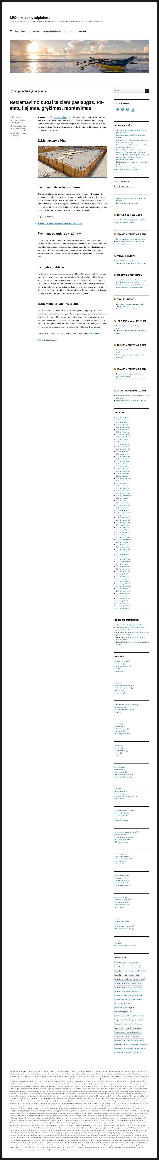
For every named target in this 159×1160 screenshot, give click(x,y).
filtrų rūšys (93, 1071)
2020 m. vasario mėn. (123, 515)
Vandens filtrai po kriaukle (122, 688)
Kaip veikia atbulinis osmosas (125, 167)
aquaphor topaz (137, 991)
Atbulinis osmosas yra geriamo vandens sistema (131, 263)
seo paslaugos (120, 1032)
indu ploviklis (14, 1130)
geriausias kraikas (130, 1142)
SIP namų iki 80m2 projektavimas (20, 1115)
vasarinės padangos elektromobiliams (132, 1108)
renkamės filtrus (50, 1145)
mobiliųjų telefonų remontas (109, 1106)
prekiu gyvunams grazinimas (41, 1123)
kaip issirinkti (39, 1125)
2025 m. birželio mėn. (123, 432)
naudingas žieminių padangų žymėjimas (22, 1111)
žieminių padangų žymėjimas (80, 1071)
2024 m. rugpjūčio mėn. (123, 456)
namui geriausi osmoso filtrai (57, 1084)
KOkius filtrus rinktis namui (123, 929)
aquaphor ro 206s (134, 975)
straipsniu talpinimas (132, 1036)
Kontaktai (82, 31)
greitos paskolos (55, 1150)
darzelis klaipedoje (57, 1133)
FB (11, 31)
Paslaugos (21, 120)
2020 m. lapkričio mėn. (123, 508)
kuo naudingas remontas (43, 1111)
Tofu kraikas (24, 1147)
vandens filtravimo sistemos (113, 1076)
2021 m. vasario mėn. (123, 500)
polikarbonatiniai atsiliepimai (84, 1125)
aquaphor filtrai (133, 963)
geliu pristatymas (59, 1130)
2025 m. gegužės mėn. (123, 434)
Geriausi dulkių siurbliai (104, 1115)
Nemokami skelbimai (121, 661)
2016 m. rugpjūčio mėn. (123, 606)
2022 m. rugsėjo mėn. (123, 469)
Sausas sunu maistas (47, 1147)
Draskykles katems (23, 1150)
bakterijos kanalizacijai (122, 1003)
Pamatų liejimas (60, 117)
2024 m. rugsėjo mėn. (123, 454)
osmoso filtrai (133, 1024)
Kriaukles (117, 724)
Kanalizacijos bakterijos (122, 883)
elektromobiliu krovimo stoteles (61, 1123)
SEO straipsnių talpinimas (30, 17)
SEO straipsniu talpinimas (132, 345)
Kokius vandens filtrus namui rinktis (127, 203)
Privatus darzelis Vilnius (33, 1118)
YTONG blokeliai (120, 861)
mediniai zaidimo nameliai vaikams (42, 1137)
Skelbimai (13, 123)
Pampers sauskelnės (120, 770)
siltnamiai (105, 1140)
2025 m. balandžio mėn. (123, 437)
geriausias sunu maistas (137, 1140)
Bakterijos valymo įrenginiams (27, 31)
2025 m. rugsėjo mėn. (123, 425)
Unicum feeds (118, 664)
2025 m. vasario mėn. (123, 442)
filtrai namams (35, 1079)
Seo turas (117, 753)
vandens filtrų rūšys (109, 1084)
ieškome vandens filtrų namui (126, 1079)
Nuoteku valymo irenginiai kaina (93, 1128)
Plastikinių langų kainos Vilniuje (133, 625)
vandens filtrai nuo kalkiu (139, 1044)
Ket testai (117, 940)
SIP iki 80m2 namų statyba (87, 1115)
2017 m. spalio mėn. (122, 574)
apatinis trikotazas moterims (25, 1133)
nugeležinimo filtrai (136, 1020)
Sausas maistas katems (62, 1147)
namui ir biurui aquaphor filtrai (109, 1093)
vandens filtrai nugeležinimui (24, 1086)
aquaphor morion (133, 967)
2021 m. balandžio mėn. (123, 495)
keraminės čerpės (138, 1016)
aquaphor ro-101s (59, 1093)
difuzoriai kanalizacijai (135, 1115)
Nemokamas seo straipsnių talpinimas (86, 1120)
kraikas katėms (89, 1142)
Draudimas (118, 671)
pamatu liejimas (15, 133)
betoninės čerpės (121, 1012)
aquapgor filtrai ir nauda (116, 1091)
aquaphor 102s (47, 1098)
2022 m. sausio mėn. (122, 486)
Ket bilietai (118, 943)
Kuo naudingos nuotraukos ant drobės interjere (131, 379)
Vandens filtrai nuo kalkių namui (126, 261)
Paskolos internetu (114, 1123)
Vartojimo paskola (120, 707)
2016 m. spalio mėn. (122, 601)
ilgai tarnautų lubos (43, 1150)
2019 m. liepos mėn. (122, 532)
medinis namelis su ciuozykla (26, 1140)
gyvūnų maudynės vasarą (47, 1142)
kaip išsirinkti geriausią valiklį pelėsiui (76, 1103)
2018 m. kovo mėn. (122, 564)
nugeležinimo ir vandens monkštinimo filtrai (84, 1086)
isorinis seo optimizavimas (82, 1113)
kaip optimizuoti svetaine (118, 1113)
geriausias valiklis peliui (79, 1111)
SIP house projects (68, 1120)
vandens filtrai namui (122, 1044)
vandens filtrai (120, 1040)
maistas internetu (76, 1145)
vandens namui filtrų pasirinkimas (44, 1081)
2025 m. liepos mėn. (122, 429)
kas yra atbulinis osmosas (28, 1076)
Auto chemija (118, 731)
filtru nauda (87, 1137)
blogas (105, 1145)
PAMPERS (118, 789)
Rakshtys (117, 669)
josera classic (20, 1113)
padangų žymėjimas (50, 1071)
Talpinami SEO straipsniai (131, 320)
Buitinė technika (119, 799)
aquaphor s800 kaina (122, 987)
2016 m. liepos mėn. (122, 608)
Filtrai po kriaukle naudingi (123, 926)
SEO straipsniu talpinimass (107, 1135)
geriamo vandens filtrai (122, 1016)
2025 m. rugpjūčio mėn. (123, 427)
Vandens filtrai (126, 255)
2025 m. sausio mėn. (122, 444)
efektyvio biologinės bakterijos (46, 1140)
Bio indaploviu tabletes (122, 904)
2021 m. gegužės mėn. (123, 493)
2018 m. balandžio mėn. (123, 562)
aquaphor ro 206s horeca (123, 979)
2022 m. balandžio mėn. (123, 478)
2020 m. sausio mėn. (122, 518)
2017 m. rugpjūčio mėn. (123, 579)
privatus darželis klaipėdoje (39, 1135)
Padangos (33, 1150)
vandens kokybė (139, 1048)
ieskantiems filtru (68, 1137)
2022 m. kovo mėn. (122, 481)
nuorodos (127, 1145)
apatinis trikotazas (71, 1130)
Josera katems (132, 1147)
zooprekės (13, 1145)
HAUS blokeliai (119, 864)
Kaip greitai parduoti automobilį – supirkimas (130, 239)
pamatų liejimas (93, 333)
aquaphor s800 (136, 983)
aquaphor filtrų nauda (90, 1091)
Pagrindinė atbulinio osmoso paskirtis (128, 169)
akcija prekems (142, 1142)
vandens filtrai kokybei (48, 1079)
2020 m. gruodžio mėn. (123, 505)
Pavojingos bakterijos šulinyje (124, 709)
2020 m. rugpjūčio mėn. (123, 513)
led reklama (20, 1145)
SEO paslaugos (125, 299)
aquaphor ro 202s (58, 1098)
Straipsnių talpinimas (52, 31)
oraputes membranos (141, 1128)
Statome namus (119, 907)
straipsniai (112, 1145)
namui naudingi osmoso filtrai (46, 1076)
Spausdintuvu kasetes (23, 1137)
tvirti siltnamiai (69, 1125)
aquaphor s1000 (136, 987)
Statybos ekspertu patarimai (125, 1135)
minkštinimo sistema (40, 1074)
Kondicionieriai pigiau (121, 875)
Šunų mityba (118, 693)
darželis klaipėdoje (128, 1133)
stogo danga (119, 1036)
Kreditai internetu (86, 1147)
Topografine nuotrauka (121, 921)
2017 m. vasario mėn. (123, 591)
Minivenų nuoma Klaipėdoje (123, 774)
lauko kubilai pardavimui (115, 1101)
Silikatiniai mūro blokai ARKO (124, 859)
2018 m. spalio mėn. (122, 554)
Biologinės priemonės (121, 878)
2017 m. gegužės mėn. (123, 584)
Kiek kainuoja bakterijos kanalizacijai (115, 1118)
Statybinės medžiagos (129, 215)
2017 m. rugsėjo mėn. (123, 576)
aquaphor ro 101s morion (137, 971)
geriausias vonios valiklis (41, 1108)
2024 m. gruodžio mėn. (123, 447)
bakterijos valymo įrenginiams (125, 1007)
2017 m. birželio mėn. (123, 581)
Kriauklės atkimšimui (121, 815)
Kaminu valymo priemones (128, 1125)
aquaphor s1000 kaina (122, 991)
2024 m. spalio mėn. (122, 451)
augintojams (98, 1145)
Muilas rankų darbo (120, 791)
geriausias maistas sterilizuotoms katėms (73, 1106)
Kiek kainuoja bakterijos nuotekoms (32, 1120)
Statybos (20, 123)
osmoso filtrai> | (117, 1071)
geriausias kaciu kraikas (30, 1106)
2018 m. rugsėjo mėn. (123, 557)
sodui (67, 1140)
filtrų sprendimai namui (108, 1079)
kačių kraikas (79, 1142)
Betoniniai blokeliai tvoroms (123, 837)
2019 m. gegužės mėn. (123, 537)
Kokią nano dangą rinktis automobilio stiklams (131, 400)
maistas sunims (124, 1140)
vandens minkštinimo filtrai (125, 1084)
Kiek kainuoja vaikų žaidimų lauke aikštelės (64, 1115)
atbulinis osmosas (137, 999)
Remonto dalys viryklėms (53, 1120)
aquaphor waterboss (122, 999)
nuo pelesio (94, 1135)
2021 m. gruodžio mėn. (123, 488)
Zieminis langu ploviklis (107, 1120)
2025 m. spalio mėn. (122, 422)
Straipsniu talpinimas (129, 275)
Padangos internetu (99, 1147)
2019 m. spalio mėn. (122, 525)
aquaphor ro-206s (105, 1096)
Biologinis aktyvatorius (122, 880)
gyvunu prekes (113, 1140)
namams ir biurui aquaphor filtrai (130, 1093)
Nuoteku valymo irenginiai (113, 1128)
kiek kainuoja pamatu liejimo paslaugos (18, 128)
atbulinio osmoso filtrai (124, 1074)
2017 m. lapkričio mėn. (123, 571)
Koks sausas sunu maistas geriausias (125, 705)
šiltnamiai (98, 1140)
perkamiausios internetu (116, 1142)
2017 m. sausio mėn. (122, 593)
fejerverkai (61, 1140)
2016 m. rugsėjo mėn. (123, 603)
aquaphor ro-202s (69, 1096)
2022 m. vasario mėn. (123, 483)
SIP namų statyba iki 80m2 (40, 1115)
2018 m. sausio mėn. (122, 566)
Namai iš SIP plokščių (135, 1118)
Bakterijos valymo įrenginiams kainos (90, 1118)
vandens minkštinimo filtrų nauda (44, 1086)
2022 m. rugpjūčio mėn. (123, 471)
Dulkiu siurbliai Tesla (120, 1115)
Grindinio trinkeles (120, 835)
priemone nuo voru (136, 1098)
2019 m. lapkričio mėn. (123, 522)
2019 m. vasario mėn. (123, 544)
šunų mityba (60, 1142)
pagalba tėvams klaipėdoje (72, 1133)
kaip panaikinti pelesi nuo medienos (105, 1130)
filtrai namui (71, 1084)
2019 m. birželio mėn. (123, 535)
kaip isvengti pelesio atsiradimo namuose (50, 1103)
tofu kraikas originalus (24, 1123)
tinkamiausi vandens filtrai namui (66, 1079)
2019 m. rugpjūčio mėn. (123, 530)
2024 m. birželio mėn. (123, 459)
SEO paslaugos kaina (121, 842)
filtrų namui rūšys (130, 1081)
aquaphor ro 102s (121, 975)
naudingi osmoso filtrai (77, 1076)
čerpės (137, 1052)
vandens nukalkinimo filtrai (107, 1086)
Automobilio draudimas (122, 666)
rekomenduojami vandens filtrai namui (98, 1081)
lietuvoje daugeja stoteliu (90, 1108)
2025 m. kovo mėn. (122, 439)
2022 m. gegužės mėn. (123, 476)
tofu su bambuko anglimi (124, 1120)
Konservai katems (34, 1147)
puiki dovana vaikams (97, 1103)
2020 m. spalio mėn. (122, 510)
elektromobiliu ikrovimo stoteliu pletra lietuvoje (65, 1108)
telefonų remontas (41, 1101)
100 (115, 755)
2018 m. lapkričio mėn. (123, 552)
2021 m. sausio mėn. (122, 503)
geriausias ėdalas (88, 1145)
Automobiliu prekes (120, 729)
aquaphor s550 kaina (122, 983)
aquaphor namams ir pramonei (51, 1091)
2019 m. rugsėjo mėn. (123, 527)
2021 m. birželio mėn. (123, 491)
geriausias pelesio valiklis (34, 1113)
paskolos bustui (77, 1123)
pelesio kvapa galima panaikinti (119, 1098)
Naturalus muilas (119, 767)
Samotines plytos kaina (121, 854)
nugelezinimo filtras (121, 1020)
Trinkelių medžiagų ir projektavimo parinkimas (131, 220)
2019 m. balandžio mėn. (123, 540)
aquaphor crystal (120, 963)
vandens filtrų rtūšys (62, 1081)
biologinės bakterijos (118, 1137)
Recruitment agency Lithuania (124, 685)
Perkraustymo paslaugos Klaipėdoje (125, 796)
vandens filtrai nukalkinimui (80, 1074)
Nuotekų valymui (120, 750)
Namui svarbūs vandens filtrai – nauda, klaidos (131, 150)
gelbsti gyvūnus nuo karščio (29, 1142)
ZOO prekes (118, 690)
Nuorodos (68, 31)
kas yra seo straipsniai (50, 1113)
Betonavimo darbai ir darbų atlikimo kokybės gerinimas (60, 223)
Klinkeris (117, 919)
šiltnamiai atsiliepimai (102, 1125)
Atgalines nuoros (119, 924)
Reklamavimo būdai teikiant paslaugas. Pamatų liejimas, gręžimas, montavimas (57, 105)
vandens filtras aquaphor (123, 1048)
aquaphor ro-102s (71, 1093)
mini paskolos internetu (90, 1123)
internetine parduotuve (35, 1071)
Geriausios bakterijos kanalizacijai (125, 832)
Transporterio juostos (121, 820)
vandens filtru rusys (36, 1093)
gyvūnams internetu (101, 1142)
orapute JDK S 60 (128, 1128)
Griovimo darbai (140, 1135)
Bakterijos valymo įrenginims (67, 1118)
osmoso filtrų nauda (128, 1071)
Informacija (13, 120)
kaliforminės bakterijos (17, 1118)
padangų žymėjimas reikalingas (109, 1108)
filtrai (130, 1012)
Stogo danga (118, 818)
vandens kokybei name (77, 1081)
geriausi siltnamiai (28, 1125)
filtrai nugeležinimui (104, 1071)
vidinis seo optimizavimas (100, 1113)
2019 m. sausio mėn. (122, 547)
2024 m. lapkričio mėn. (123, 449)
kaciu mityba (103, 1123)
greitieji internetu (66, 1150)
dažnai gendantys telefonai (23, 1108)
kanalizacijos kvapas (133, 1137)
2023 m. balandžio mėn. (123, 464)
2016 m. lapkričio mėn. (123, 598)
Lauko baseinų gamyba (121, 794)
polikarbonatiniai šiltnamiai (54, 1125)
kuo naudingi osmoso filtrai (94, 1076)
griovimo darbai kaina (46, 1130)
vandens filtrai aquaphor (135, 1040)
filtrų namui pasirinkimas (130, 1076)
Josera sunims (122, 1147)
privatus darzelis (88, 1140)
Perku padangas (75, 1147)
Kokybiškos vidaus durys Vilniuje (127, 309)
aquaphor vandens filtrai (123, 995)
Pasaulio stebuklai (61, 1128)
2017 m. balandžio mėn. (123, 586)
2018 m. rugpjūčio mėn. (123, 559)
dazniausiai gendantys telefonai (49, 1106)
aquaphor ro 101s (121, 971)
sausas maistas (69, 1142)
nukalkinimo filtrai (121, 1024)
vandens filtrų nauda (96, 1074)
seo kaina (118, 1028)
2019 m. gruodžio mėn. (123, 520)
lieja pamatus (21, 131)
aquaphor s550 (139, 979)
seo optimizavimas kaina (132, 1028)
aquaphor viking (138, 995)
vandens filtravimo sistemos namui (89, 1079)
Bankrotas (134, 1123)
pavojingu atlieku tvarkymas (29, 1130)
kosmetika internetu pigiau (126, 1130)
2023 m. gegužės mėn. (123, 461)
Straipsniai (118, 712)
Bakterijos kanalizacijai (131, 390)
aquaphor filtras (120, 967)
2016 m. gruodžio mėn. (123, 596)
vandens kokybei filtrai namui (23, 1081)
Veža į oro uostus (119, 772)
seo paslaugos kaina (134, 1032)
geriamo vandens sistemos (135, 1086)
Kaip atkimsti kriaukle (121, 902)
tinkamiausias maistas (63, 1145)
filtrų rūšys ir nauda (54, 1074)
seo (141, 1024)
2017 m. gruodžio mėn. (123, 569)
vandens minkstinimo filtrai (124, 1052)
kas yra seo (51, 1101)
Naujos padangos (111, 1147)
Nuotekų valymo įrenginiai (123, 885)
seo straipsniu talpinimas (46, 1089)
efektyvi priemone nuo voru (96, 1111)
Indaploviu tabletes (120, 897)
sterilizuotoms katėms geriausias (129, 1106)
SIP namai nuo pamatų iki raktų (137, 1113)
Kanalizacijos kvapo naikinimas (124, 810)
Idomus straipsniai (24, 1128)
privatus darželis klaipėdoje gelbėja (109, 1133)
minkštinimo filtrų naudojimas (23, 1074)
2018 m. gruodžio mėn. (123, 549)
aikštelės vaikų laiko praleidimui (132, 1103)
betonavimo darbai (16, 126)
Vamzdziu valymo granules (123, 900)
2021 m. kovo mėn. (122, 498)
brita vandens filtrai (76, 1140)
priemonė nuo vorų (29, 1101)
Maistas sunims (14, 1147)
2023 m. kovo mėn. (122, 466)
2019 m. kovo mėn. (122, 542)
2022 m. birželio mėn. (123, 473)
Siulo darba (118, 683)
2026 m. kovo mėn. (122, 417)
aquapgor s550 (83, 1093)
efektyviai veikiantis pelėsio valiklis (118, 1111)
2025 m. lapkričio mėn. (123, 420)
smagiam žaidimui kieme (113, 1103)
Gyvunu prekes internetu (138, 1145)
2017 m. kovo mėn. (122, 588)
